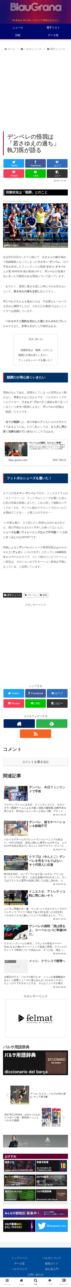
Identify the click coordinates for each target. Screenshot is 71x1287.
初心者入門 (51, 1269)
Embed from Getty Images (16, 201)
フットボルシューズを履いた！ (35, 360)
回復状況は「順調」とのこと (37, 350)
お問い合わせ (36, 1274)
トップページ (19, 1257)
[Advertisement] (35, 90)
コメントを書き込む (35, 761)
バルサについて (51, 1257)
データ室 (19, 1263)
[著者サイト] (19, 723)
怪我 (45, 595)
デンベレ (32, 595)
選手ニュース (14, 595)
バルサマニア (19, 1269)
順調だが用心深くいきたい (33, 355)
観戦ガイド (51, 1263)
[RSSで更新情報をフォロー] (35, 733)
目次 (31, 339)
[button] (63, 693)
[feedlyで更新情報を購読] (51, 723)
